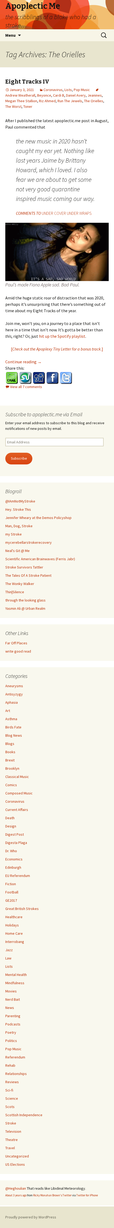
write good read (18, 651)
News (9, 1007)
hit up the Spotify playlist (62, 336)
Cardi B (58, 95)
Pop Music (82, 89)
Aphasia (11, 702)
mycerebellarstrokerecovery (28, 542)
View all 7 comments (26, 386)
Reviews (12, 1081)
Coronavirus (53, 89)
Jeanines (94, 95)
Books (10, 751)
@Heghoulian (15, 1188)
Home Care (14, 933)
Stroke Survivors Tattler (24, 567)
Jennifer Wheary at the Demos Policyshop (38, 517)
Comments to (54, 213)
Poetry (10, 1032)
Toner (27, 106)
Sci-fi (9, 1090)
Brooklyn (12, 768)
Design (10, 826)
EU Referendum (17, 875)
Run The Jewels (70, 100)
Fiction (10, 883)
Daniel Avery (76, 95)
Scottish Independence (23, 1114)
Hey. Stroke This (18, 509)
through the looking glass (25, 600)
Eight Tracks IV (27, 81)
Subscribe (19, 458)
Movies (11, 991)
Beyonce (44, 95)
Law (8, 958)
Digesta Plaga (16, 842)
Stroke (10, 1123)
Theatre (11, 1139)
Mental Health (16, 974)
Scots (10, 1106)
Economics (14, 859)
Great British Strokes (22, 908)
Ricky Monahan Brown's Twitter (52, 1195)
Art (7, 710)
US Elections (15, 1164)
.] (102, 349)
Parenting (12, 1015)
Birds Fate (13, 727)
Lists (68, 89)
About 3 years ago (16, 1195)
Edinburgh (13, 867)
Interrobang (14, 941)
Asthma (11, 718)
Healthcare (14, 916)
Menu (10, 35)
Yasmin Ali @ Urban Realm (25, 608)
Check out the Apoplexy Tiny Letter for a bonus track (56, 349)
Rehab (10, 1065)
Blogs (9, 743)
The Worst (13, 106)
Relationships (16, 1073)
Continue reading (23, 361)
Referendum (15, 1057)
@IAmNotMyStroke (20, 501)
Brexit (10, 760)
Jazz (9, 949)
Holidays (12, 925)
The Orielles (93, 100)
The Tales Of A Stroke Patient (28, 575)
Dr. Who (11, 850)
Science (11, 1098)
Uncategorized (17, 1156)
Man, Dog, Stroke (19, 526)
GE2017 (11, 900)
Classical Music (17, 776)
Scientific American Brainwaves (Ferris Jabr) (40, 559)
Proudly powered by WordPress (30, 1217)
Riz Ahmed (47, 100)
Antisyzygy (14, 694)
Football (11, 892)
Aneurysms (14, 685)
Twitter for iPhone (87, 1195)
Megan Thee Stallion (21, 100)
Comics (11, 784)
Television (13, 1131)
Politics (11, 1040)
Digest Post (14, 834)
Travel (10, 1147)
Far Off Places (16, 643)
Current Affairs (16, 809)
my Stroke (13, 534)
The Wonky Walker (19, 583)
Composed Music (19, 793)
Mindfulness (14, 982)
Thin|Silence (14, 592)
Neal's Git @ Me (17, 550)
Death (10, 817)
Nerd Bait (12, 999)
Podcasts (12, 1024)
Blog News (13, 735)
